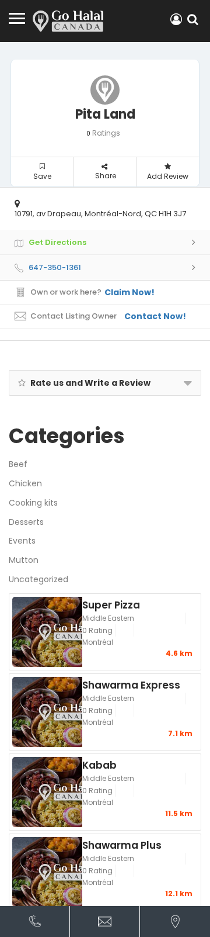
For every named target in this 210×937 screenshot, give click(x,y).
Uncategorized (38, 579)
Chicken (25, 483)
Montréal (97, 642)
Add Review (167, 176)
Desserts (26, 522)
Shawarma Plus (122, 844)
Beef (18, 464)
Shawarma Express (131, 684)
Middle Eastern (108, 618)
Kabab (99, 764)
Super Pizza (111, 604)
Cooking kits (33, 503)
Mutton (23, 560)
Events (22, 541)
